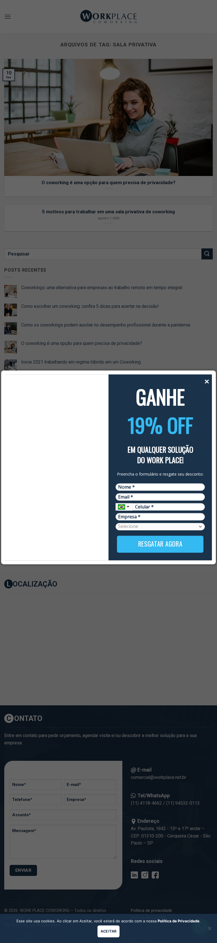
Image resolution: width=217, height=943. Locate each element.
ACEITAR (109, 931)
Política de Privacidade (178, 921)
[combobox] (124, 506)
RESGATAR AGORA (160, 544)
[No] (209, 930)
